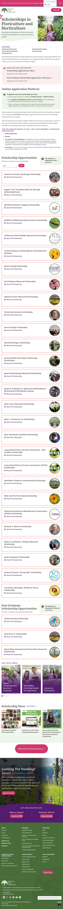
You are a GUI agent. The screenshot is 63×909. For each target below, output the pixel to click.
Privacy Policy (6, 843)
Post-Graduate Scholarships (10, 51)
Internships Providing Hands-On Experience (31, 688)
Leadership (5, 835)
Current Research (27, 832)
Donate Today (48, 872)
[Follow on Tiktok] (20, 897)
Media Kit (5, 846)
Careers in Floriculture (49, 689)
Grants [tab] (30, 773)
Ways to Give (15, 816)
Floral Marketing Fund (48, 845)
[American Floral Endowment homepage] (8, 10)
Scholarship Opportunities (39, 49)
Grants (44, 835)
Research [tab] (6, 773)
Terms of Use (5, 903)
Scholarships (5, 858)
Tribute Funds (26, 864)
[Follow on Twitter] (7, 897)
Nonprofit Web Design (7, 905)
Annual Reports (6, 837)
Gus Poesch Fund (27, 843)
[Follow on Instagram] (10, 897)
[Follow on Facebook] (13, 897)
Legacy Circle (25, 861)
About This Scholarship (14, 177)
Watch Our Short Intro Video (42, 3)
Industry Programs (47, 842)
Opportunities (45, 816)
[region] (31, 679)
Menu (55, 10)
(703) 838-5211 (7, 892)
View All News (31, 706)
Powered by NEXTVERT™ (57, 906)
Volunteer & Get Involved (29, 871)
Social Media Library (48, 840)
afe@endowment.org (8, 894)
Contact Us (5, 841)
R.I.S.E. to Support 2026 (28, 856)
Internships (5, 860)
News (43, 830)
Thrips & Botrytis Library (28, 850)
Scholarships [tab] (18, 773)
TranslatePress (52, 1)
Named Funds (26, 866)
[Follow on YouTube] (17, 897)
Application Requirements (9, 49)
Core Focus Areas (37, 51)
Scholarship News (7, 53)
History (3, 832)
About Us (4, 830)
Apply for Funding (8, 793)
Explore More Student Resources (30, 749)
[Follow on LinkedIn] (4, 897)
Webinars (45, 832)
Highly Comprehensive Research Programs (10, 687)
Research (45, 856)
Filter (21, 165)
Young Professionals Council (9, 865)
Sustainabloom (46, 848)
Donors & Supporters (28, 869)
